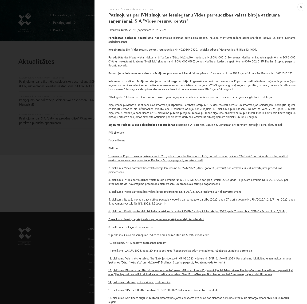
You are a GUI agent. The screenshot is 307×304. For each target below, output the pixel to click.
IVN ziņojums (116, 132)
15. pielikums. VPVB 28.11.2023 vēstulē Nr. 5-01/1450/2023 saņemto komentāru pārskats (163, 290)
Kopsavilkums (116, 140)
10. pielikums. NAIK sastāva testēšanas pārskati (138, 243)
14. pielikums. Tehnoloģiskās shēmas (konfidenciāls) (139, 282)
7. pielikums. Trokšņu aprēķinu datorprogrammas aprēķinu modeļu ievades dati (156, 219)
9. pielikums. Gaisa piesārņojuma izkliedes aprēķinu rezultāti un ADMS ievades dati (158, 235)
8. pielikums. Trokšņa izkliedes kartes (130, 227)
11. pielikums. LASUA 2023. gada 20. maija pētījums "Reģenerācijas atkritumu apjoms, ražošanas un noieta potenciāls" (180, 250)
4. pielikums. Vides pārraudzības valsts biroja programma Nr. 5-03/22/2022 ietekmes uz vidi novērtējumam (174, 191)
